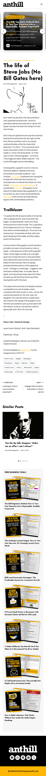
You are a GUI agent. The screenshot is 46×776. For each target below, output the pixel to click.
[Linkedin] (23, 757)
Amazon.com (25, 350)
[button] (3, 31)
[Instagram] (17, 757)
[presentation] (23, 425)
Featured (15, 60)
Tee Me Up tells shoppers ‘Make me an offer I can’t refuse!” (21, 445)
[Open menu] (41, 4)
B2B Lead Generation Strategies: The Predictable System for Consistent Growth (22, 578)
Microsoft (28, 367)
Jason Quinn (9, 367)
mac (19, 367)
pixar (36, 367)
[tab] (18, 461)
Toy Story (19, 372)
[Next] (40, 435)
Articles (6, 60)
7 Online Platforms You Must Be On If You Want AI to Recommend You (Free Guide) (22, 647)
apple (18, 359)
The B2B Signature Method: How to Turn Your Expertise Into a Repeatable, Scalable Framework (22, 506)
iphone (24, 363)
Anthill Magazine (11, 84)
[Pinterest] (28, 757)
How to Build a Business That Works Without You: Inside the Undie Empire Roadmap (20, 718)
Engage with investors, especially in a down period (34, 387)
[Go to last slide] (6, 435)
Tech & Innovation (26, 60)
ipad (17, 363)
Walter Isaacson (32, 372)
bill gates (27, 359)
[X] (34, 757)
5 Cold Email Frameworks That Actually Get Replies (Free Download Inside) (23, 682)
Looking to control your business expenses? (10, 387)
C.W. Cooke (16, 176)
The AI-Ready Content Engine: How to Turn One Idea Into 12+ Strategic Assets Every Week (22, 543)
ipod (32, 363)
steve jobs (8, 372)
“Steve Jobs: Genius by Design (22, 185)
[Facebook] (12, 757)
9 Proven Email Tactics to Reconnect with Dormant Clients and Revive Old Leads (21, 613)
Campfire (18, 188)
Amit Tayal (7, 197)
